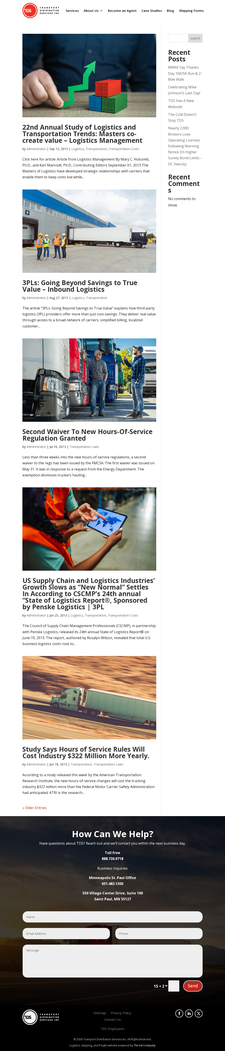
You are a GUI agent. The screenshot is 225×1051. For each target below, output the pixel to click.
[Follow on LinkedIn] (189, 1013)
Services (72, 10)
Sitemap (100, 1013)
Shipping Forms (191, 10)
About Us (91, 10)
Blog (170, 10)
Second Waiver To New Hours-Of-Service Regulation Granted (87, 435)
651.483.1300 (112, 883)
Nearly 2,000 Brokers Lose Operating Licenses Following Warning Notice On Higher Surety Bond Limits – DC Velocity (185, 146)
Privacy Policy (121, 1013)
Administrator (36, 149)
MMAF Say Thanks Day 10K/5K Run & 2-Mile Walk (185, 73)
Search (195, 38)
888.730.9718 (112, 858)
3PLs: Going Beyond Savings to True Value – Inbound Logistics (79, 286)
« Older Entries (34, 807)
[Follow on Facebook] (179, 1013)
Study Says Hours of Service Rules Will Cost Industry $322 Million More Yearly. (85, 752)
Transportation (96, 149)
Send (193, 986)
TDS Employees (112, 1029)
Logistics (77, 149)
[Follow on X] (199, 1013)
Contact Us (112, 1020)
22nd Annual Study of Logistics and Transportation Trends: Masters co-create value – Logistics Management (82, 134)
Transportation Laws (84, 447)
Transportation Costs (124, 149)
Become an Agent (122, 10)
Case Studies (152, 10)
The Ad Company (144, 1045)
